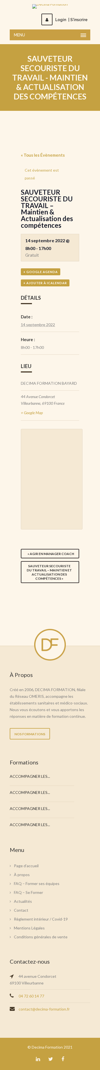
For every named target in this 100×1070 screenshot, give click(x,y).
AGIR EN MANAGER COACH (51, 554)
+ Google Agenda (40, 272)
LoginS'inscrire (71, 20)
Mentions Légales (29, 928)
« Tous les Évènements (43, 155)
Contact (21, 910)
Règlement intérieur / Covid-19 (41, 919)
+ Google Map (32, 412)
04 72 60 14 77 (31, 996)
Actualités (23, 901)
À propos (22, 874)
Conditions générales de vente (41, 936)
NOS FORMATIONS (29, 734)
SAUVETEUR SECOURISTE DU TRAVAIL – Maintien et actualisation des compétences (49, 572)
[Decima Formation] (50, 6)
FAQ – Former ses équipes (36, 883)
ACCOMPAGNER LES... (30, 776)
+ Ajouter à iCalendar (45, 283)
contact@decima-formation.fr (44, 1009)
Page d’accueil (26, 865)
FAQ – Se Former (28, 892)
